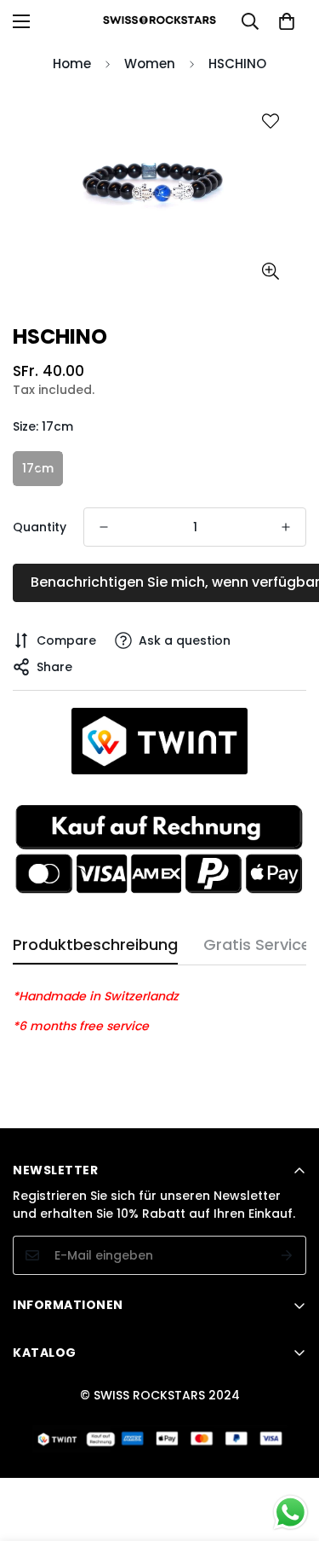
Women (149, 63)
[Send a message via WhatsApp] (290, 1512)
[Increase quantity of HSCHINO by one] (285, 527)
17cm (38, 468)
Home (72, 63)
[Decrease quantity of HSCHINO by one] (103, 527)
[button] (286, 21)
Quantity (39, 527)
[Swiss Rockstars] (159, 21)
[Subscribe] (287, 1255)
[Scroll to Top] (288, 1451)
